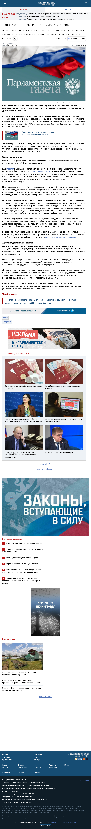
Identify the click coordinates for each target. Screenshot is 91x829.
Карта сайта (84, 780)
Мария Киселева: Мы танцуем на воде (22, 564)
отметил (10, 169)
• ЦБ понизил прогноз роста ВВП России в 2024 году (28, 303)
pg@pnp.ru (27, 802)
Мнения (67, 765)
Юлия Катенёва (12, 45)
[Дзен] (82, 39)
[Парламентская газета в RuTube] (87, 759)
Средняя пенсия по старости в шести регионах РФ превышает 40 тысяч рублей (52, 14)
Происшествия (7, 760)
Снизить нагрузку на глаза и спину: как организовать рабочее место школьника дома (21, 681)
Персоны (52, 765)
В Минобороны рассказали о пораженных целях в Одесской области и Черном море (21, 571)
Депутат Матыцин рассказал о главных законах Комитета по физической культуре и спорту (21, 580)
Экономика (38, 754)
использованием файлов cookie (63, 822)
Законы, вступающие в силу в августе (22, 557)
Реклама (21, 773)
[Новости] (73, 39)
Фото (35, 765)
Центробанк (82, 45)
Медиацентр (22, 767)
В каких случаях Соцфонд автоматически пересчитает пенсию (46, 19)
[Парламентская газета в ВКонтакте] (78, 759)
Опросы (21, 765)
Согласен (45, 826)
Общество (6, 757)
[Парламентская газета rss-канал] (76, 759)
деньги (5, 318)
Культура (37, 760)
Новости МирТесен (44, 469)
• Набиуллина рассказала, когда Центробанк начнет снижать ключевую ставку (40, 300)
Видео (4, 765)
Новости (67, 9)
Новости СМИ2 (44, 464)
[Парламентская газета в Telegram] (81, 759)
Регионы (5, 767)
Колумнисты (53, 767)
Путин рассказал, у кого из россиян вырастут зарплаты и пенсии (38, 133)
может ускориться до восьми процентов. (64, 237)
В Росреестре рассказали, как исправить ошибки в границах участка (19, 673)
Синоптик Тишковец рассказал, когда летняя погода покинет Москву (21, 689)
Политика (5, 754)
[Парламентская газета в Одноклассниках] (84, 759)
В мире (36, 757)
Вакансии (37, 773)
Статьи (23, 9)
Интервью (37, 767)
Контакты (6, 773)
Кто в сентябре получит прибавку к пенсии (38, 16)
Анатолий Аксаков (41, 171)
